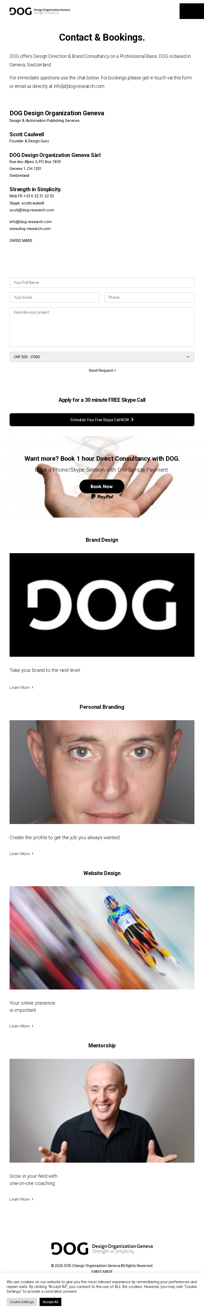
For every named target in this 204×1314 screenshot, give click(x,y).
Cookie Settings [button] (22, 1302)
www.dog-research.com (30, 228)
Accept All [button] (50, 1302)
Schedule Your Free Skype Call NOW (99, 420)
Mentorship (102, 1045)
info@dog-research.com (31, 221)
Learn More (19, 687)
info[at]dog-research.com (79, 86)
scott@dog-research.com (32, 210)
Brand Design (102, 540)
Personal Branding (102, 707)
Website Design (102, 873)
